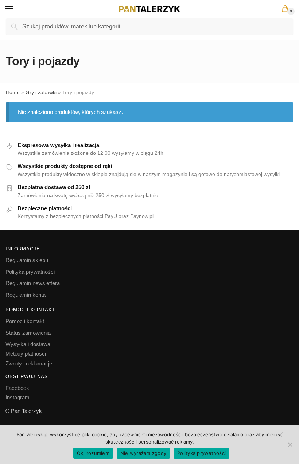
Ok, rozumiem (93, 453)
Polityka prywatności (30, 272)
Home (13, 92)
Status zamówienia (28, 333)
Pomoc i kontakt (24, 321)
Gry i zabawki (41, 92)
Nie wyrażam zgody (143, 453)
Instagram (17, 397)
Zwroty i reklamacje (28, 363)
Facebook (17, 388)
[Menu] (16, 9)
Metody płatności (25, 353)
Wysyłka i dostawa (27, 344)
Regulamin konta (25, 295)
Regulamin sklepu (26, 260)
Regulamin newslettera (32, 283)
